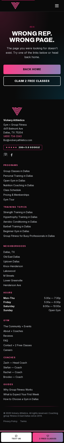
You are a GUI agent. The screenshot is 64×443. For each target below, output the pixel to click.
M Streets (8, 275)
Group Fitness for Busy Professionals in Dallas (29, 235)
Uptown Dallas (11, 261)
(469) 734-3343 (12, 136)
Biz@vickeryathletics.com (17, 140)
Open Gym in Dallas (14, 180)
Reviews (8, 335)
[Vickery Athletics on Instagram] (5, 155)
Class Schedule (12, 190)
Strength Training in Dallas (18, 212)
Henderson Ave (12, 285)
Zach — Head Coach (15, 362)
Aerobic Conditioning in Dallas (20, 221)
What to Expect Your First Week (21, 394)
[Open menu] (57, 5)
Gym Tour (8, 199)
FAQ (5, 340)
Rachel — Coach (12, 372)
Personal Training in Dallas (18, 175)
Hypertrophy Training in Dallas (20, 216)
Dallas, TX (9, 252)
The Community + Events (17, 326)
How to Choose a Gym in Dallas (21, 399)
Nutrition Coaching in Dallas (18, 185)
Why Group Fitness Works (18, 389)
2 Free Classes (47, 438)
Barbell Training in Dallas (17, 226)
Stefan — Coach (12, 367)
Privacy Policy (10, 421)
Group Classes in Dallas (16, 171)
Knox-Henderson (13, 266)
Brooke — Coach (13, 376)
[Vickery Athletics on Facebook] (12, 155)
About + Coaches (13, 331)
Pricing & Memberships (16, 194)
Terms (23, 421)
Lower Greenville (13, 280)
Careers (7, 350)
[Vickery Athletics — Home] (15, 5)
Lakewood (9, 270)
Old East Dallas (11, 256)
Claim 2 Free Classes (32, 81)
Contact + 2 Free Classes (17, 345)
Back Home (32, 69)
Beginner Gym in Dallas (16, 231)
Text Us (16, 438)
